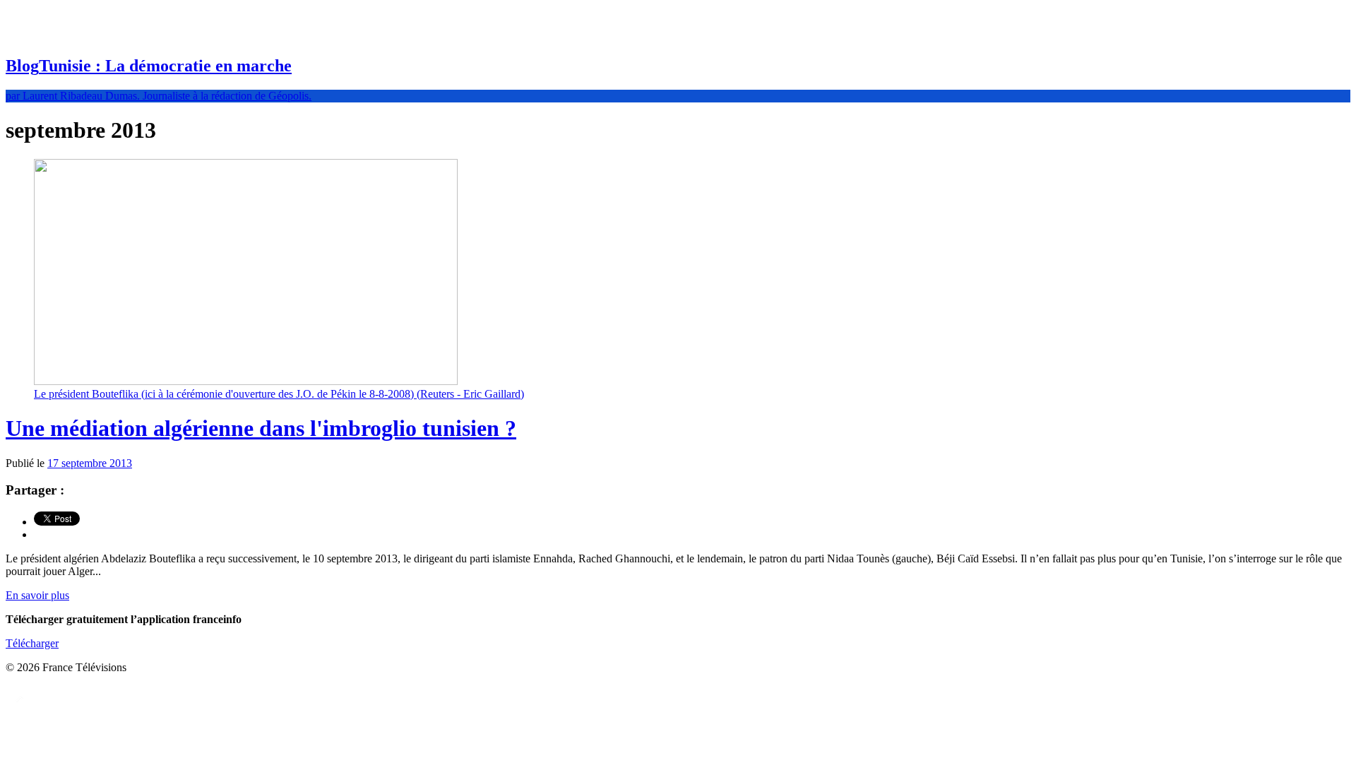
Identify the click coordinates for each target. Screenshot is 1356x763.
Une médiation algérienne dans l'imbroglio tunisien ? (261, 428)
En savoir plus (37, 595)
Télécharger (32, 643)
